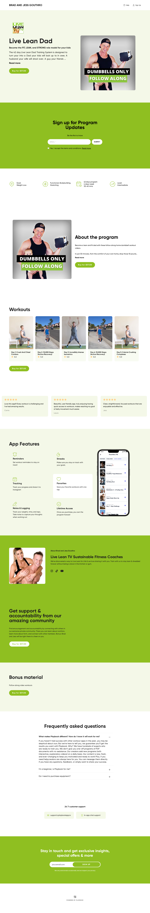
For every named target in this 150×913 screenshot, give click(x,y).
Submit (97, 142)
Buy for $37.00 (19, 71)
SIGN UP (86, 864)
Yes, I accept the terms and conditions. (70, 148)
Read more (86, 148)
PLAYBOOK (79, 900)
